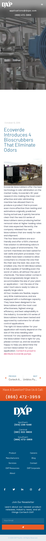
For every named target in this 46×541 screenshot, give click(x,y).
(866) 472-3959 (23, 397)
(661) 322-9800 (23, 432)
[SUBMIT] (23, 527)
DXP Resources (12, 468)
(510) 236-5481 (23, 424)
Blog (34, 458)
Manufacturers (12, 458)
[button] (42, 4)
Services (12, 463)
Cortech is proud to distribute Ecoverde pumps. (20, 352)
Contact (33, 463)
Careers (33, 453)
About (12, 473)
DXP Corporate (33, 468)
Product (12, 453)
